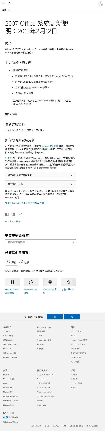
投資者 (73, 387)
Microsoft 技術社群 (43, 387)
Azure (5, 383)
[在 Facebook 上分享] (7, 214)
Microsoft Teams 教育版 (79, 340)
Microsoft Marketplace (44, 392)
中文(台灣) (10, 413)
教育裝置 (74, 336)
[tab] (12, 262)
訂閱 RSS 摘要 (14, 221)
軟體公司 (40, 401)
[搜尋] (72, 242)
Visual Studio (41, 405)
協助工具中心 (68, 289)
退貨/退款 (40, 344)
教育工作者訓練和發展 (78, 353)
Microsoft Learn (42, 379)
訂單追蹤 (40, 349)
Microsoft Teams (8, 405)
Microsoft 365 (7, 349)
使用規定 (56, 426)
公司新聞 (74, 379)
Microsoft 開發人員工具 (45, 374)
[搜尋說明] (9, 3)
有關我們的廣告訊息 (76, 426)
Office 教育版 (75, 349)
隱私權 (47, 426)
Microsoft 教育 (76, 331)
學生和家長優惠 (76, 357)
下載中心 (40, 336)
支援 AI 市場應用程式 (44, 383)
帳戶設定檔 (41, 331)
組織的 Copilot (8, 340)
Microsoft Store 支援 (44, 340)
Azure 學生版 (75, 362)
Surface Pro (7, 331)
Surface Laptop (8, 336)
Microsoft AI (7, 374)
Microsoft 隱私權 (76, 383)
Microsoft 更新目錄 (49, 145)
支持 (4, 9)
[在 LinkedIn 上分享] (12, 214)
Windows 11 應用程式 (10, 357)
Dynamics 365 (8, 387)
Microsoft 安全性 (8, 379)
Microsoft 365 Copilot (10, 401)
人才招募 (74, 374)
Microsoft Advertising (10, 396)
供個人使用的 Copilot (10, 344)
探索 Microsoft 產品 (9, 353)
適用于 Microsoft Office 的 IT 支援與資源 (24, 203)
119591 (9, 157)
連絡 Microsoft (36, 426)
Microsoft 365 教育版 (78, 344)
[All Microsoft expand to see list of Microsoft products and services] (3, 3)
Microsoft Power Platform (45, 396)
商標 (64, 426)
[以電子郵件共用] (18, 214)
